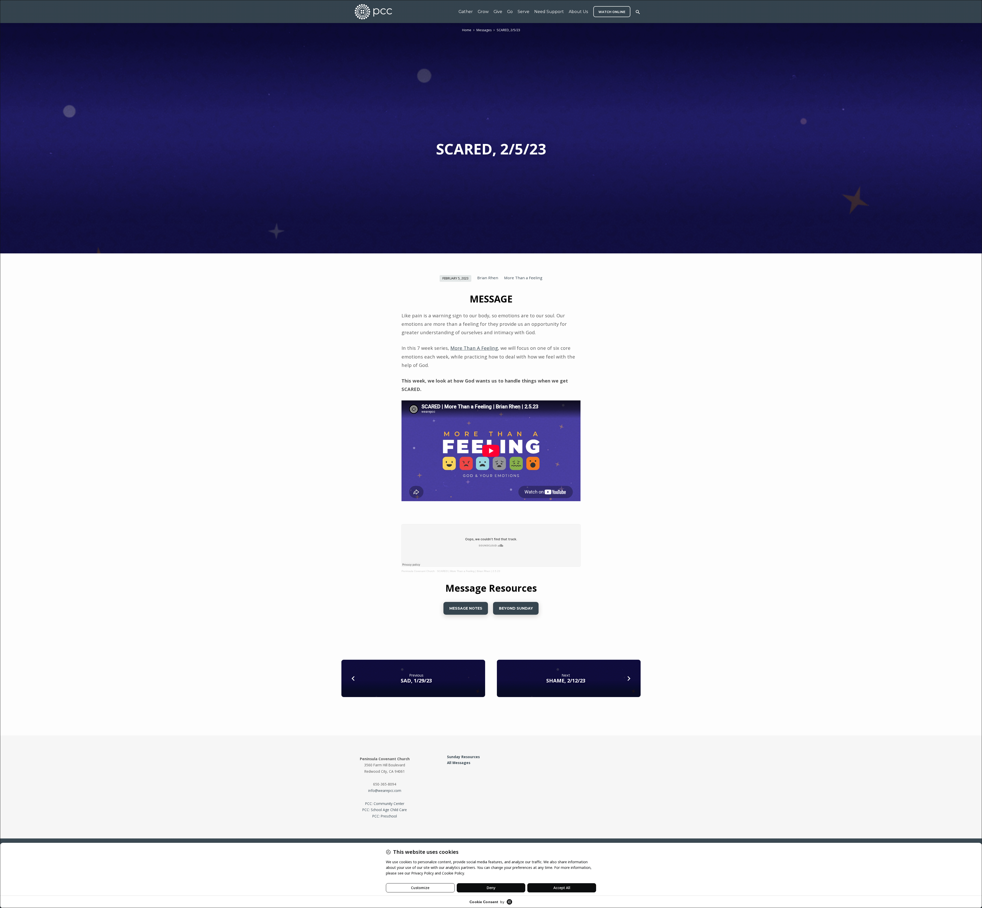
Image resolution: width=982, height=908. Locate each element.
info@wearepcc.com (384, 790)
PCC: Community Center (384, 803)
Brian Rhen (487, 277)
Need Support (549, 11)
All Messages (458, 762)
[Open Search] (638, 12)
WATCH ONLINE (611, 12)
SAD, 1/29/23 (416, 680)
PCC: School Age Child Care (384, 809)
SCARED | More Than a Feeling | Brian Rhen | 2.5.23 (468, 571)
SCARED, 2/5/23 (508, 30)
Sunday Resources (463, 756)
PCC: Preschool (384, 816)
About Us (578, 11)
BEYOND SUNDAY (516, 608)
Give (498, 11)
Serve (523, 11)
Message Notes (465, 608)
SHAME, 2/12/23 (565, 680)
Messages (484, 30)
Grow (483, 11)
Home (466, 30)
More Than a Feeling (523, 277)
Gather (466, 11)
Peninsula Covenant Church (418, 571)
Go (510, 11)
